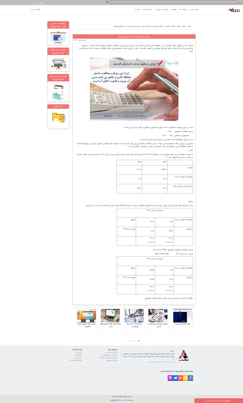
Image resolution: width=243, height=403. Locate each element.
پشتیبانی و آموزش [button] (162, 9)
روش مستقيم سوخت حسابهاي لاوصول (127, 26)
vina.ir (130, 400)
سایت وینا (171, 362)
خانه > (188, 26)
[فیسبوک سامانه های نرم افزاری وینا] (190, 376)
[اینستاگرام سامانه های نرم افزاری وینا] (170, 376)
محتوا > (183, 26)
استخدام (138, 9)
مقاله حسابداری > (169, 26)
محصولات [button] (184, 9)
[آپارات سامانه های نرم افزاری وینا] (185, 376)
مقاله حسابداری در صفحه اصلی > (151, 26)
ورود (33, 3)
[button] (138, 340)
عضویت (38, 3)
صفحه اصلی (194, 9)
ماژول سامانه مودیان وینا (182, 324)
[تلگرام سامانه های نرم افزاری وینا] (175, 376)
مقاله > (177, 26)
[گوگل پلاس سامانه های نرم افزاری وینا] (180, 376)
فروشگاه (174, 9)
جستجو (239, 3)
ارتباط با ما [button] (148, 9)
